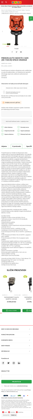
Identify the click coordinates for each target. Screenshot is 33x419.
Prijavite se (16, 381)
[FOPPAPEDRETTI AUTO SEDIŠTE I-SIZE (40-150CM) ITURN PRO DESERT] (11, 284)
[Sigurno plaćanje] (18, 130)
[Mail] (20, 51)
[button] (11, 291)
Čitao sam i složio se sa (16, 386)
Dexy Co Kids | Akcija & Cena (8, 10)
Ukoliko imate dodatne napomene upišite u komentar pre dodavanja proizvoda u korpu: (15, 108)
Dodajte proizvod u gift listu (12, 102)
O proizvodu (16, 146)
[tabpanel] (16, 30)
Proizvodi (18, 10)
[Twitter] (8, 363)
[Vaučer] (19, 396)
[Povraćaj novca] (18, 127)
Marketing (20, 412)
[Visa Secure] (24, 396)
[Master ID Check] (28, 396)
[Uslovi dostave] (2, 127)
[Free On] (6, 44)
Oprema (28, 10)
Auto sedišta (5, 11)
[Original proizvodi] (2, 130)
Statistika (12, 412)
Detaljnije (4, 77)
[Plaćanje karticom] (18, 134)
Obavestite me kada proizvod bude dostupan (14, 83)
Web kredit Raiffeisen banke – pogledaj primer (17, 121)
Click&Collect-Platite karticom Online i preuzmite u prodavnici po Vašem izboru (16, 6)
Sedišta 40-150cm (13, 11)
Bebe (23, 10)
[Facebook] (12, 51)
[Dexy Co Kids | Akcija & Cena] (16, 2)
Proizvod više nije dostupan (16, 88)
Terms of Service (11, 391)
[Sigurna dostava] (2, 134)
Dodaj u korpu (12, 310)
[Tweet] (16, 51)
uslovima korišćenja (22, 386)
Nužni (5, 412)
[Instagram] (13, 363)
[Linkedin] (19, 363)
